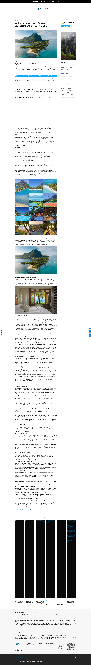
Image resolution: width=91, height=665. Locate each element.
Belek (71, 67)
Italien (66, 90)
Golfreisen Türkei (63, 88)
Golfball (62, 73)
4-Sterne (62, 65)
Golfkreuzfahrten (63, 75)
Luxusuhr (67, 92)
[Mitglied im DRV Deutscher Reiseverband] (59, 645)
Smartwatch (68, 98)
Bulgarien (62, 69)
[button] (22, 186)
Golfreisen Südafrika (64, 86)
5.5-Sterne (71, 65)
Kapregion (62, 92)
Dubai (73, 71)
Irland (62, 90)
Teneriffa (47, 600)
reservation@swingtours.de (19, 646)
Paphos (68, 96)
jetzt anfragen (51, 78)
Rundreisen (62, 98)
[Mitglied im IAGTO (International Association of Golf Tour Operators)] (71, 645)
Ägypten (62, 105)
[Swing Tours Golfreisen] (45, 8)
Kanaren (70, 90)
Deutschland (69, 71)
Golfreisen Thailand (72, 86)
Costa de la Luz (68, 69)
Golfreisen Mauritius (29, 509)
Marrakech (62, 94)
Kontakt (23, 661)
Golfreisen (16, 20)
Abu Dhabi (62, 67)
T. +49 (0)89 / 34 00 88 (18, 645)
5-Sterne (20, 509)
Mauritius (20, 20)
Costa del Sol (63, 71)
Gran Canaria (70, 88)
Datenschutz (32, 661)
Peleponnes (72, 96)
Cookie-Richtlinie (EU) (39, 661)
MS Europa (71, 94)
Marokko (72, 92)
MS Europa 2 (63, 96)
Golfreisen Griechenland (64, 77)
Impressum (27, 661)
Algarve (67, 67)
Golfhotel (23, 509)
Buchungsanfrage (50, 89)
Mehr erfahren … (28, 649)
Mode (67, 94)
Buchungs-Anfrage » (19, 8)
